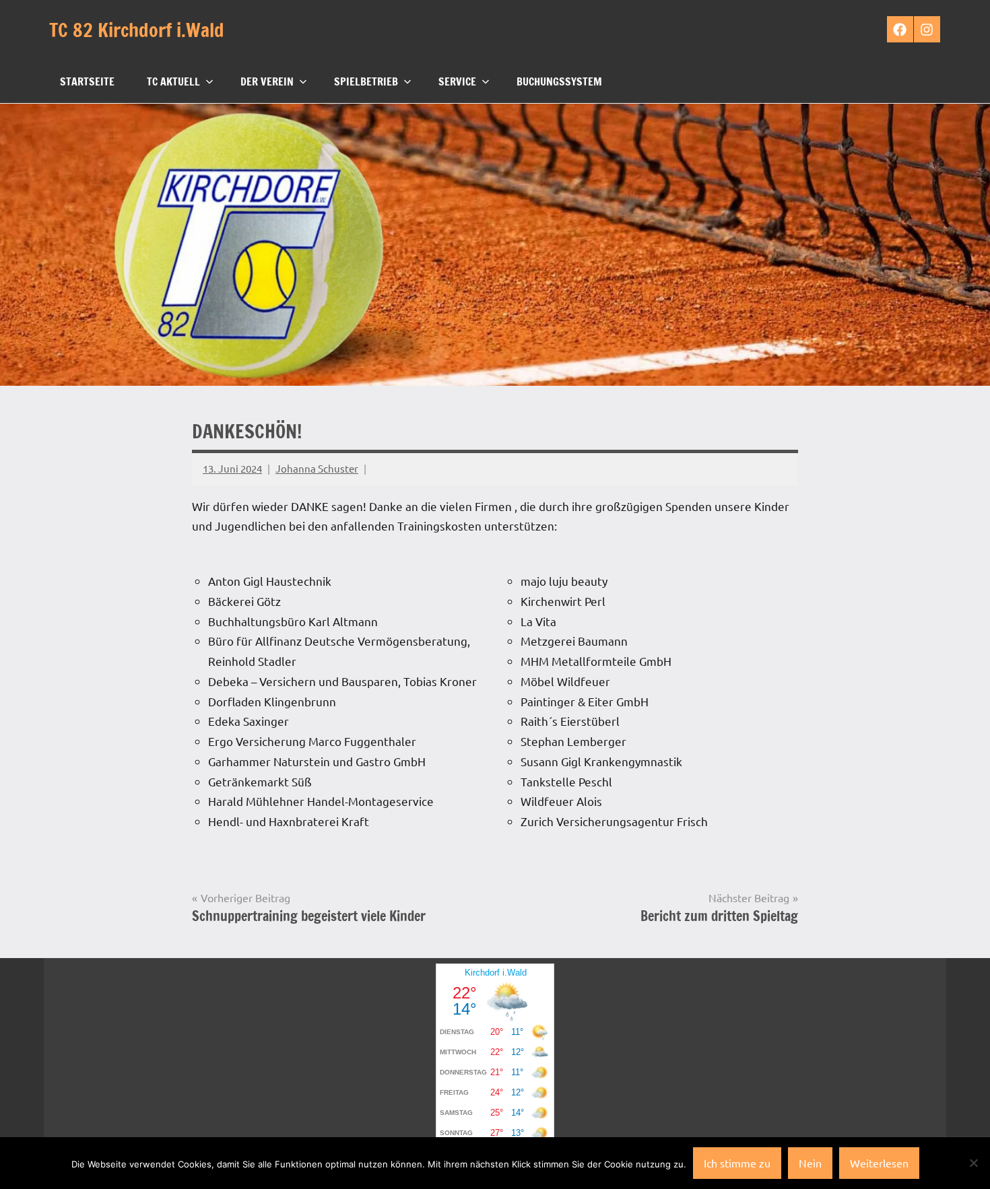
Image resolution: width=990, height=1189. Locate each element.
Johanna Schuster (316, 468)
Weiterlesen (879, 1162)
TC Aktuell (173, 81)
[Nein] (973, 1162)
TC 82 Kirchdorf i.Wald (136, 30)
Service (457, 81)
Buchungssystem (559, 81)
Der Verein (267, 81)
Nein (810, 1162)
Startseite (87, 81)
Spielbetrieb (366, 81)
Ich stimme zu (737, 1162)
